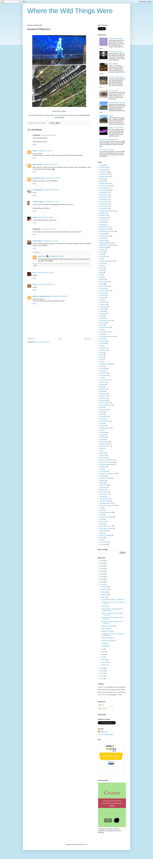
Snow (101, 469)
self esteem (102, 457)
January (104, 665)
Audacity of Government (106, 261)
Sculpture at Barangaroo (108, 640)
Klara (34, 272)
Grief (100, 345)
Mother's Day (103, 409)
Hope (101, 359)
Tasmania (102, 489)
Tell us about (103, 492)
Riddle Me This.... (104, 446)
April (103, 657)
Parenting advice (104, 428)
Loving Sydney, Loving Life (117, 102)
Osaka (101, 423)
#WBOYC (102, 240)
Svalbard (102, 480)
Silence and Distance (107, 638)
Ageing (101, 252)
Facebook (102, 323)
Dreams (101, 318)
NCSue (35, 151)
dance (101, 316)
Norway (101, 419)
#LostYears (102, 220)
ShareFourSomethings (106, 464)
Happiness (102, 350)
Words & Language (105, 535)
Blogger (84, 844)
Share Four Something (106, 460)
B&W (100, 266)
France (101, 339)
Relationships (103, 444)
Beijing (101, 270)
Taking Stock (103, 485)
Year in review (103, 542)
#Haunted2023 (104, 204)
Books (101, 284)
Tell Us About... (103, 494)
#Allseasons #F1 (104, 174)
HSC (100, 361)
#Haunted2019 (104, 199)
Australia (102, 263)
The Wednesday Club (106, 503)
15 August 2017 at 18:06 (45, 217)
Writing (101, 537)
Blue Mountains (104, 282)
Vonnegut (102, 521)
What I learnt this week (106, 528)
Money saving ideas (105, 405)
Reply (34, 144)
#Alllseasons (103, 167)
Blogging (102, 279)
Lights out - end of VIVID (116, 127)
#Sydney (102, 238)
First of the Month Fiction (116, 77)
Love (100, 377)
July (102, 649)
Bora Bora (102, 288)
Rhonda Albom (37, 241)
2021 (101, 574)
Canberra (102, 295)
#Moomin (102, 224)
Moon (101, 407)
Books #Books (103, 286)
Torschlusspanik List (105, 512)
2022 (101, 571)
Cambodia (102, 293)
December (104, 587)
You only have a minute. (106, 149)
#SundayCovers (104, 236)
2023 (101, 569)
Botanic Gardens (104, 291)
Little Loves (102, 375)
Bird (100, 275)
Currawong (102, 313)
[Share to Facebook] (57, 123)
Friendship (102, 341)
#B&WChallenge (104, 176)
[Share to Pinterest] (59, 123)
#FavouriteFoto (104, 188)
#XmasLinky (103, 247)
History (101, 355)
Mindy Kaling (103, 400)
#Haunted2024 (104, 206)
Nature (101, 414)
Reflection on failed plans (109, 626)
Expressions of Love (105, 320)
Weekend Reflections (107, 631)
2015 (101, 671)
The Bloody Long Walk (115, 52)
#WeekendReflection (105, 243)
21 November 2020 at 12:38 (45, 272)
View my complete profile (105, 734)
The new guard (113, 90)
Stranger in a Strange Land (107, 473)
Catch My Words (38, 190)
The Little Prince (104, 499)
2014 (101, 673)
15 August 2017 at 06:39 (52, 178)
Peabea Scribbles (38, 202)
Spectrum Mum (37, 164)
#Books (101, 179)
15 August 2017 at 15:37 (51, 190)
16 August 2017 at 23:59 (56, 256)
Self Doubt (102, 455)
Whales (101, 524)
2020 (101, 576)
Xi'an (100, 540)
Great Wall (102, 343)
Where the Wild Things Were (70, 11)
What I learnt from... (105, 526)
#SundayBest (58, 115)
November (104, 589)
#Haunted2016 (104, 195)
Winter (101, 533)
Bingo (101, 272)
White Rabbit (103, 530)
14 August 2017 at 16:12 (45, 151)
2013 (101, 676)
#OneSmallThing (104, 229)
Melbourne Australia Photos (41, 296)
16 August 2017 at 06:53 (48, 229)
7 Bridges (102, 249)
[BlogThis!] (52, 123)
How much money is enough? (108, 139)
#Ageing (102, 165)
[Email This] (50, 123)
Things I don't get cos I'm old (107, 505)
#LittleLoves (103, 215)
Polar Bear (102, 437)
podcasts (102, 435)
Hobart (101, 357)
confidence (102, 304)
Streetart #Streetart (105, 478)
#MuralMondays (104, 227)
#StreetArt (102, 233)
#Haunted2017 (104, 197)
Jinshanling (103, 368)
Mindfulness (103, 398)
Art (100, 259)
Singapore (102, 466)
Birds (101, 277)
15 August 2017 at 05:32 (50, 164)
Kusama (102, 371)
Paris (101, 430)
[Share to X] (55, 123)
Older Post (87, 339)
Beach (101, 268)
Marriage (102, 384)
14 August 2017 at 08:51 (48, 135)
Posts (102, 705)
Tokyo (101, 510)
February (104, 662)
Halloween (102, 348)
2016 (101, 668)
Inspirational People (105, 364)
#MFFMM (102, 222)
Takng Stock (103, 487)
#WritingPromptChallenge (107, 245)
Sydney (101, 482)
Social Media (103, 471)
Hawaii (101, 352)
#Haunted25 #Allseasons (107, 211)
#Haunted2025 (104, 208)
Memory (101, 391)
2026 (101, 561)
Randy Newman (104, 441)
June (103, 652)
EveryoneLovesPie (39, 178)
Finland (101, 334)
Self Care (102, 453)
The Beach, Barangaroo (116, 38)
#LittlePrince (103, 218)
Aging (101, 254)
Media (101, 387)
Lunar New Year (104, 380)
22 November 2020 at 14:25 (46, 284)
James (35, 284)
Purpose (102, 439)
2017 (101, 584)
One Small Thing (104, 421)
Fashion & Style (104, 327)
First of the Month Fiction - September (112, 599)
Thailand (102, 496)
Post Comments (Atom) (43, 342)
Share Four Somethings (106, 462)
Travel (101, 515)
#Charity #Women (104, 183)
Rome (101, 448)
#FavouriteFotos (104, 190)
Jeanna (35, 217)
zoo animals (103, 544)
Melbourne (102, 389)
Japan (101, 366)
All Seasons (103, 256)
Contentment (103, 307)
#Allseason (102, 170)
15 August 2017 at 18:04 (51, 202)
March (103, 659)
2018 (101, 582)
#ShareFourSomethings (106, 231)
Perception (102, 432)
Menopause (103, 393)
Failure (101, 325)
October (104, 592)
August (103, 597)
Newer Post (31, 339)
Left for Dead (103, 373)
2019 (101, 579)
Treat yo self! (105, 643)
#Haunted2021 (104, 202)
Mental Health (103, 396)
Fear (100, 329)
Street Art (102, 476)
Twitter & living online (105, 517)
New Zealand (103, 416)
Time (100, 508)
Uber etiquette (105, 606)
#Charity (102, 181)
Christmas (102, 302)
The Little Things (104, 501)
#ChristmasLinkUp (105, 186)
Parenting (102, 425)
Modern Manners (104, 403)
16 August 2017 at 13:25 (50, 241)
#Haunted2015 (104, 192)
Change (101, 297)
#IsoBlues (102, 213)
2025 (101, 563)
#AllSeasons (103, 172)
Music (101, 412)
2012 (101, 678)
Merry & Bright (113, 64)
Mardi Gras (102, 382)
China (101, 300)
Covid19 (102, 309)
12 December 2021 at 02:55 (59, 296)
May (102, 654)
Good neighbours (106, 628)
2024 (101, 566)
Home (59, 339)
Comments (103, 708)
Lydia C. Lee (42, 256)
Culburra (102, 311)
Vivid (100, 519)
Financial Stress (104, 332)
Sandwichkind (105, 646)
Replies (37, 252)
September (104, 594)
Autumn (111, 116)
